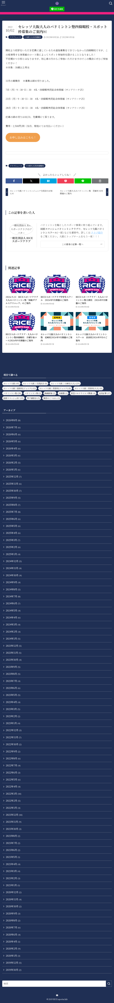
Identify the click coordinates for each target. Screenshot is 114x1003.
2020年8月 (13, 920)
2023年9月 (13, 667)
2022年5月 (13, 779)
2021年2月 (13, 878)
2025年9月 (13, 497)
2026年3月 (13, 455)
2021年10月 (13, 829)
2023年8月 (13, 674)
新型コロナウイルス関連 (83, 393)
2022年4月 (13, 786)
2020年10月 (14, 906)
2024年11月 (14, 568)
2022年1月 (13, 807)
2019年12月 (14, 962)
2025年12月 (14, 476)
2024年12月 (14, 561)
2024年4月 (13, 617)
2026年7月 (13, 427)
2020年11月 (14, 899)
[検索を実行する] (109, 984)
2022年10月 (14, 744)
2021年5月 (13, 857)
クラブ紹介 (97, 232)
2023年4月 (13, 702)
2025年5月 (13, 526)
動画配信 (50, 393)
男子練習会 (33, 398)
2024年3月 (13, 624)
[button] (14, 180)
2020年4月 (13, 941)
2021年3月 (13, 871)
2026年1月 (13, 469)
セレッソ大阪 (11, 383)
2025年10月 (14, 490)
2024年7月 (13, 596)
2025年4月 (13, 533)
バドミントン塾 (12, 393)
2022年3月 (13, 793)
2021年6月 (13, 850)
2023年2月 (13, 716)
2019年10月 (13, 969)
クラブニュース (15, 37)
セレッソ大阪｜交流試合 (35, 383)
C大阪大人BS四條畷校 (33, 37)
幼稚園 (63, 393)
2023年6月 (13, 688)
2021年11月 (13, 821)
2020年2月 (13, 948)
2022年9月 (13, 751)
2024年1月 (13, 638)
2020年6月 (13, 934)
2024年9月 (13, 582)
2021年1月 (13, 885)
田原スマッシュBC (13, 398)
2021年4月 (13, 864)
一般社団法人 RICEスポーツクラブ (21, 239)
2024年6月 (13, 603)
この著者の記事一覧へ (72, 244)
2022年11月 (13, 737)
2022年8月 (13, 758)
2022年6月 (13, 772)
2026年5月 (13, 441)
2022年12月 (14, 730)
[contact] (57, 995)
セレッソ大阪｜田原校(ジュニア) (19, 388)
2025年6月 (13, 519)
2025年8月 (13, 504)
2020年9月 (13, 913)
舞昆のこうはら (51, 398)
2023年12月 (14, 645)
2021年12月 (14, 814)
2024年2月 (13, 631)
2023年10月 (14, 659)
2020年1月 (13, 955)
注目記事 (105, 393)
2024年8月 (13, 589)
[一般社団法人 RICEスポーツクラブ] (57, 3)
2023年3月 (13, 709)
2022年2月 (13, 800)
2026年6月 (13, 434)
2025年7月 (13, 511)
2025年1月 (13, 554)
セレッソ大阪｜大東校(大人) (65, 383)
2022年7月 (13, 765)
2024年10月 (14, 575)
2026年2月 (13, 462)
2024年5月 (13, 610)
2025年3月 (13, 540)
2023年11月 (13, 652)
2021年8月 (13, 836)
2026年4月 (13, 448)
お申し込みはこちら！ (23, 137)
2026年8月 (13, 420)
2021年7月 (13, 843)
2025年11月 (14, 483)
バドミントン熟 (33, 393)
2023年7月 (13, 681)
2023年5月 (13, 695)
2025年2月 (13, 547)
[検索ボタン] (110, 3)
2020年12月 (14, 892)
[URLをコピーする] (100, 180)
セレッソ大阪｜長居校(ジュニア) (55, 388)
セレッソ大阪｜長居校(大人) (88, 388)
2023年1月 (13, 723)
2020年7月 (13, 927)
